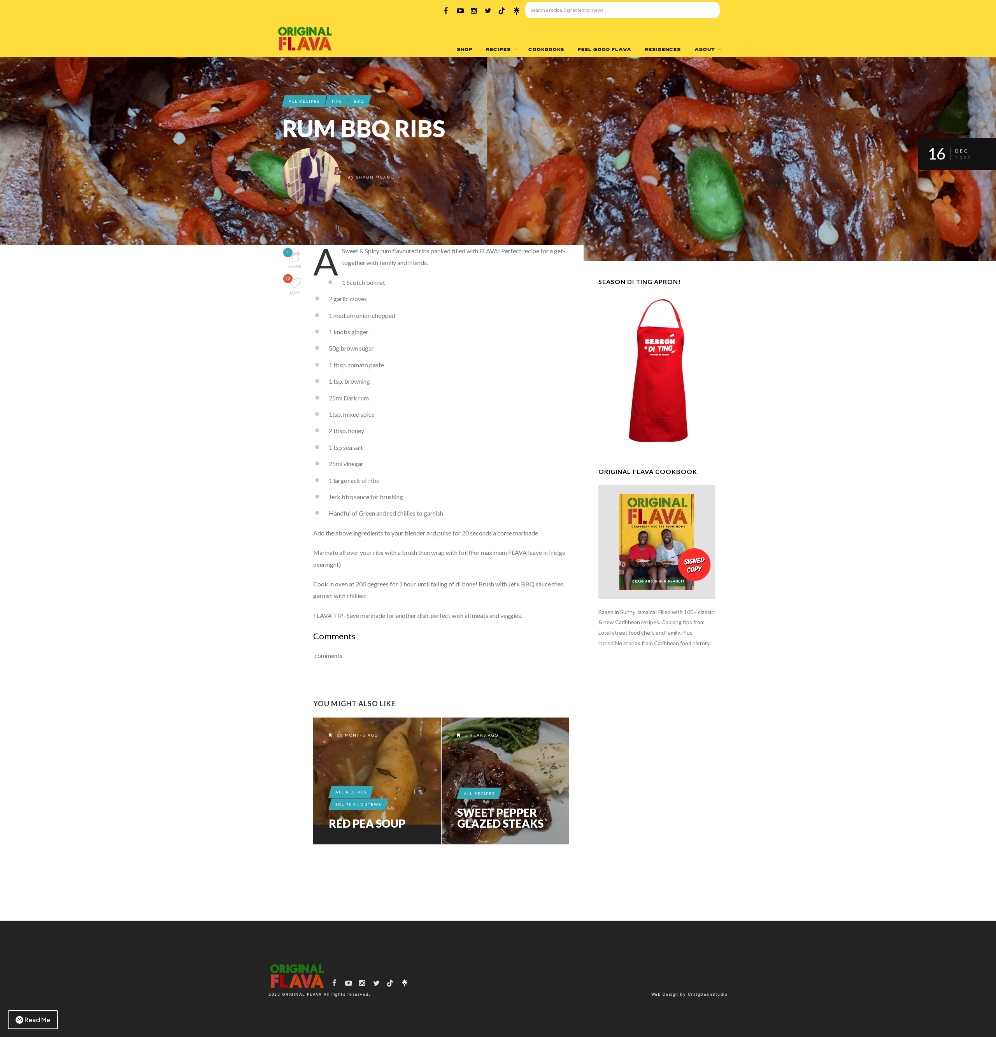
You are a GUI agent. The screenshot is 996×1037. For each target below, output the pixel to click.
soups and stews (358, 804)
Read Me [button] (37, 1020)
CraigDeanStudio (708, 994)
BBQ (359, 101)
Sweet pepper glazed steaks (500, 818)
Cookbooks (546, 49)
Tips (336, 101)
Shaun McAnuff (378, 177)
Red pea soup (367, 823)
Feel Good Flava (604, 49)
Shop (465, 49)
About (704, 49)
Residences (663, 49)
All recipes (304, 101)
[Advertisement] (656, 784)
